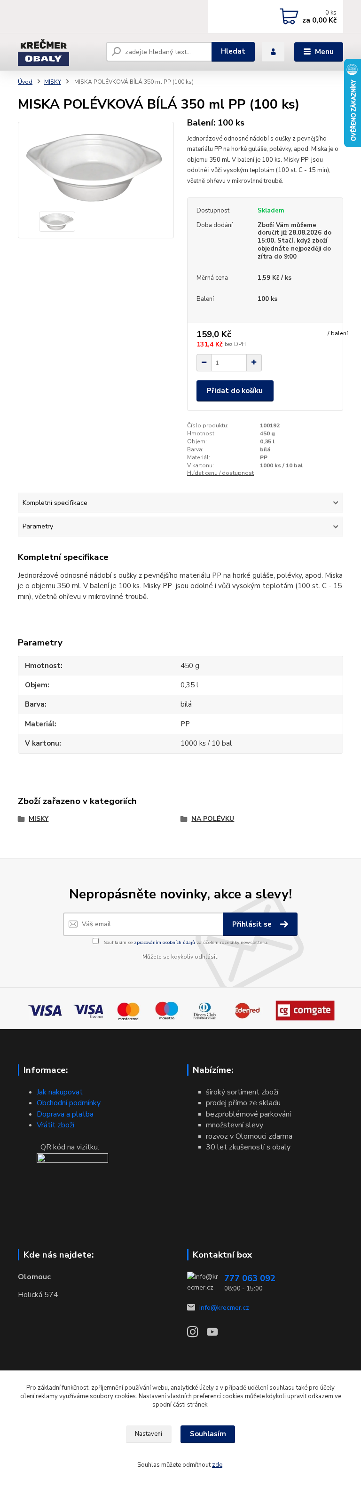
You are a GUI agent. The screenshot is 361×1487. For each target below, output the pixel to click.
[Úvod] (58, 52)
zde (217, 1465)
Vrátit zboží (55, 1125)
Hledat (233, 51)
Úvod (25, 82)
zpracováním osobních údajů (164, 942)
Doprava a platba (65, 1114)
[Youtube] (217, 1334)
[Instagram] (197, 1334)
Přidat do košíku (235, 390)
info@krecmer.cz (224, 1307)
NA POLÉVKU (212, 818)
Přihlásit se (253, 924)
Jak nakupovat (60, 1092)
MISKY (52, 82)
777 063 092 (249, 1278)
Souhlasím (208, 1434)
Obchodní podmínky (69, 1103)
